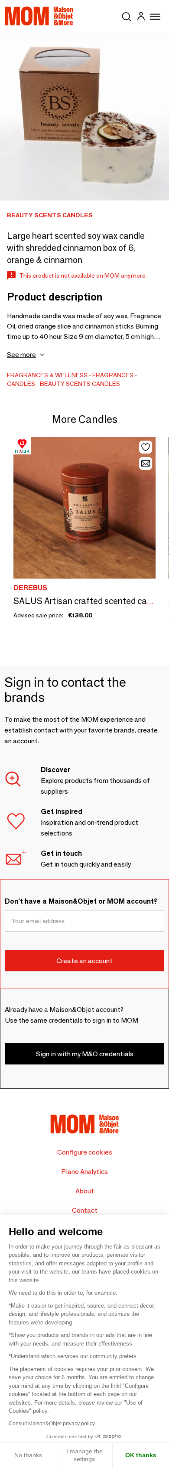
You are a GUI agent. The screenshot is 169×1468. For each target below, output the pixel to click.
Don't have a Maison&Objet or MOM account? (81, 901)
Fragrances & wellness (47, 375)
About (84, 1191)
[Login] (141, 17)
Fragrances (112, 375)
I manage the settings (84, 1455)
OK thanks (140, 1455)
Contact (85, 1210)
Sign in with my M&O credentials (84, 1054)
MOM (39, 16)
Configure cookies (84, 1152)
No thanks (28, 1455)
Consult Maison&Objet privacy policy (52, 1424)
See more (21, 355)
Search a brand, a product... (126, 15)
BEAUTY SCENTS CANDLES (80, 384)
